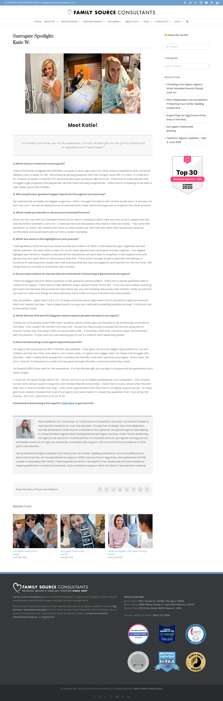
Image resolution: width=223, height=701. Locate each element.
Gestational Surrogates (25, 620)
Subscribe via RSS (177, 35)
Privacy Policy (156, 691)
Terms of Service (141, 691)
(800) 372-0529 (161, 618)
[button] (187, 21)
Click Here (67, 403)
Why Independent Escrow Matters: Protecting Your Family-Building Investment (126, 554)
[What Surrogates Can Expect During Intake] (83, 516)
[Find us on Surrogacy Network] (187, 154)
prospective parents (97, 616)
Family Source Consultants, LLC (29, 599)
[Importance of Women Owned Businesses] (167, 665)
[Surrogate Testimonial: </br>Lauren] (35, 516)
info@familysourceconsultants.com (58, 2)
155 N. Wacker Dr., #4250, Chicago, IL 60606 (161, 604)
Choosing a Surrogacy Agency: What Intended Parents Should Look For (185, 88)
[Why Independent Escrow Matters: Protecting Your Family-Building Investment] (130, 516)
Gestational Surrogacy (35, 612)
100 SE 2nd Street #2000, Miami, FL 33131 (160, 611)
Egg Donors (48, 620)
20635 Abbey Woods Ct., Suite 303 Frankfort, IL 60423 (166, 607)
